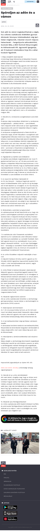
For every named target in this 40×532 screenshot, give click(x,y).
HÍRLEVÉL (6, 477)
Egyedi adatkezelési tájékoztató (14, 488)
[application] (20, 443)
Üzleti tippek (7, 8)
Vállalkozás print (14, 5)
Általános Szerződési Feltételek (14, 492)
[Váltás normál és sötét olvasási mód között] (14, 2)
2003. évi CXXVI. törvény (9, 368)
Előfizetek (30, 1)
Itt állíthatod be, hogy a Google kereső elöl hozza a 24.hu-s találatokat (22, 419)
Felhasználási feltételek (12, 485)
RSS (5, 474)
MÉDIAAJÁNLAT (8, 496)
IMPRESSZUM (7, 481)
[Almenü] (9, 1)
